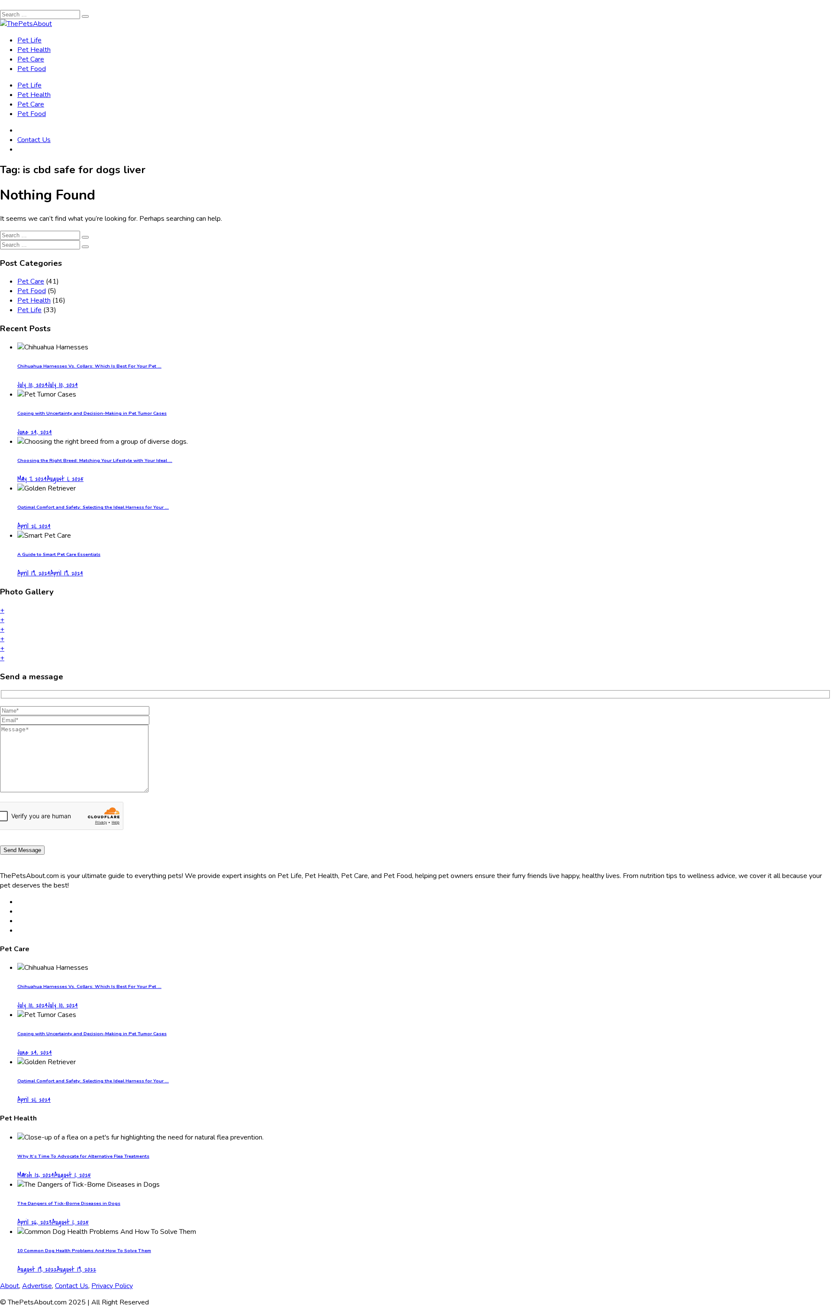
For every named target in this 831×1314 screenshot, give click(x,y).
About (9, 1286)
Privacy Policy (112, 1286)
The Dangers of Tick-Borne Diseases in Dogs (68, 1203)
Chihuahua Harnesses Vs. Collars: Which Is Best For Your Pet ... (89, 366)
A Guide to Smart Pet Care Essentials (58, 554)
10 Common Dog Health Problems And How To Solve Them (84, 1250)
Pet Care (30, 59)
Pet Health (34, 50)
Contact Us (34, 140)
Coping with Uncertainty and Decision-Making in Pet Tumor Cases (92, 413)
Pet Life (29, 40)
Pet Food (31, 69)
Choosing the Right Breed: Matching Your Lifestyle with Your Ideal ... (94, 460)
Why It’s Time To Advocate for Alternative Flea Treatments (83, 1156)
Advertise (37, 1286)
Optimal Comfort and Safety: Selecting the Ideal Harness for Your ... (93, 507)
